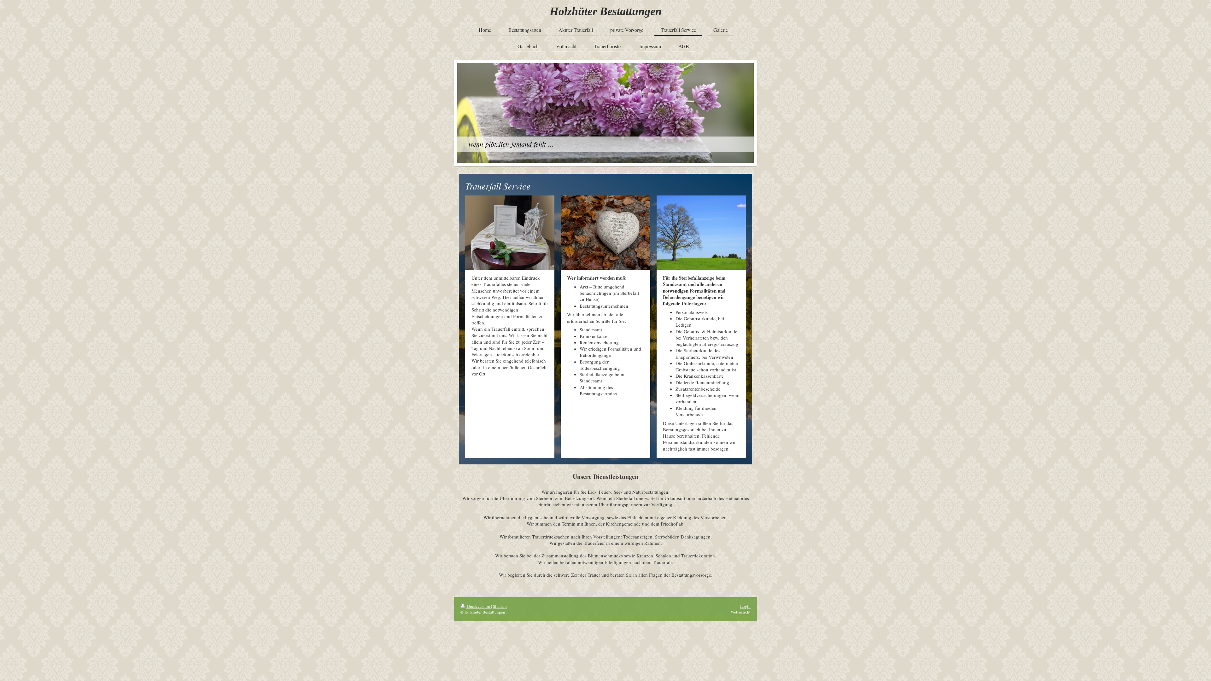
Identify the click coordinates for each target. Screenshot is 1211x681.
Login (745, 606)
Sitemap (500, 606)
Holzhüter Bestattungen (606, 11)
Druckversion (478, 606)
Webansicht (741, 612)
